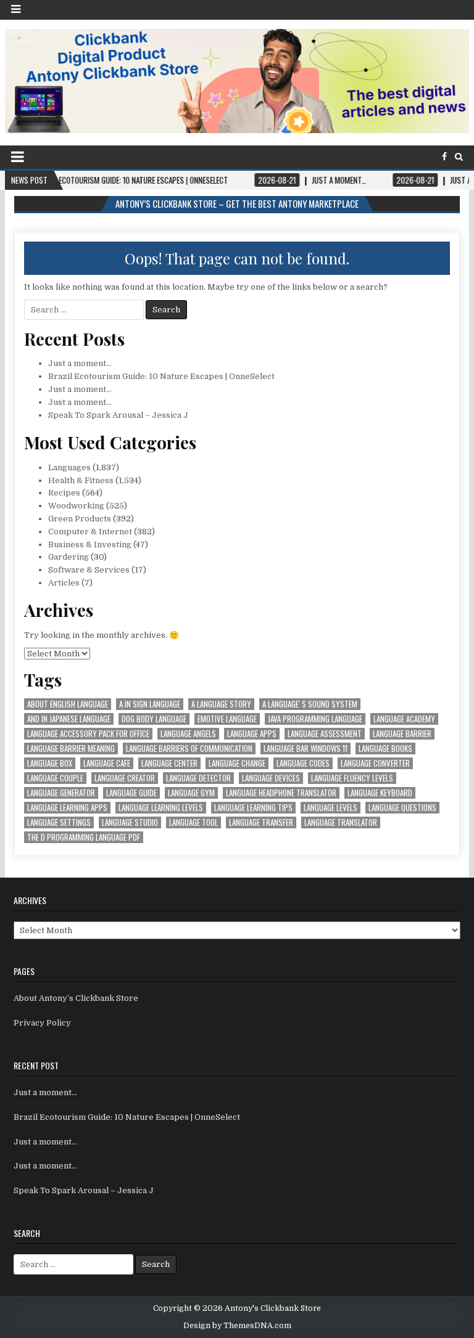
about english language (67, 704)
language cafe (106, 763)
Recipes (64, 492)
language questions (402, 808)
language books (385, 748)
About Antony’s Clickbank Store (76, 998)
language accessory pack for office (88, 734)
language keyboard (379, 793)
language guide (131, 793)
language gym (191, 793)
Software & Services (89, 569)
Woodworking (76, 505)
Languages (69, 467)
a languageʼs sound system (309, 704)
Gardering (68, 556)
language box (49, 763)
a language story (221, 704)
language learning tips (253, 808)
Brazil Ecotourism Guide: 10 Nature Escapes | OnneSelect (161, 376)
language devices (271, 778)
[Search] (459, 156)
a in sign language (149, 704)
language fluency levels (352, 778)
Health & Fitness (81, 480)
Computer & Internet (90, 531)
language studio (130, 822)
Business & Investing (89, 544)
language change (237, 763)
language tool (193, 822)
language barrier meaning (71, 748)
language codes (303, 763)
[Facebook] (444, 156)
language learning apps (67, 808)
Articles (64, 582)
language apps (251, 734)
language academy (404, 719)
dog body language (154, 719)
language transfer (261, 822)
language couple (55, 778)
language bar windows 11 (305, 748)
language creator (124, 778)
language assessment (325, 734)
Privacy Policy (42, 1022)
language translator (340, 822)
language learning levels (160, 808)
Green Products (79, 518)
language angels (188, 734)
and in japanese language (68, 719)
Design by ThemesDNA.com (237, 1325)
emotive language (227, 719)
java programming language (315, 719)
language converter (375, 763)
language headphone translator (281, 793)
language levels (330, 808)
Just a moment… (80, 363)
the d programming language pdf (83, 837)
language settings (59, 822)
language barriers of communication (189, 748)
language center (169, 763)
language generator (61, 793)
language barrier (402, 734)
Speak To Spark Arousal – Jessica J (118, 415)
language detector (198, 778)
